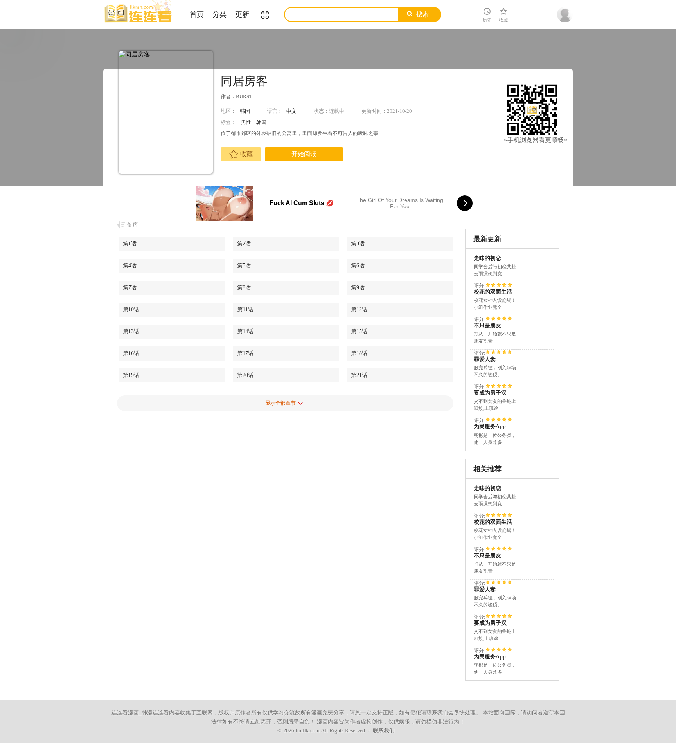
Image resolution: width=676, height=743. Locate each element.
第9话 (358, 287)
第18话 (359, 353)
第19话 (131, 375)
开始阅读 (303, 154)
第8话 (244, 287)
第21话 (359, 375)
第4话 (130, 266)
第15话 (359, 331)
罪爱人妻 (485, 359)
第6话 (358, 266)
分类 (219, 14)
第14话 (245, 331)
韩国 (245, 111)
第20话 (245, 375)
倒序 (132, 225)
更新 (242, 14)
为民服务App (490, 426)
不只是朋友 (487, 325)
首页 (197, 14)
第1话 (130, 244)
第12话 (359, 309)
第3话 (358, 244)
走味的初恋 (487, 258)
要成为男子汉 (490, 393)
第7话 (130, 287)
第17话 (245, 353)
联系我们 (384, 731)
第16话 (131, 353)
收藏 (246, 154)
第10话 (131, 309)
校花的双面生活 (493, 292)
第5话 (244, 266)
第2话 (244, 244)
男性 (246, 122)
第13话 (131, 331)
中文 (291, 111)
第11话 (245, 309)
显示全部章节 (280, 403)
